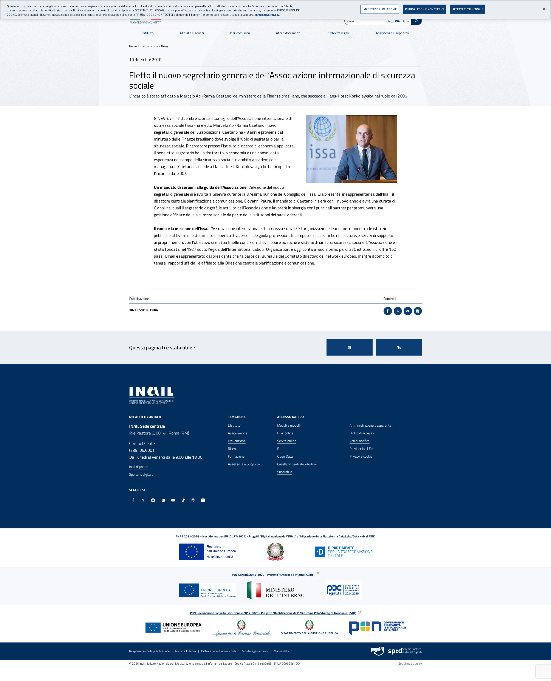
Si (349, 347)
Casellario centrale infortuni (297, 464)
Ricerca (233, 448)
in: (394, 21)
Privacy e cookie (361, 456)
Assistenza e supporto (392, 33)
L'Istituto (234, 425)
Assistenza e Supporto (244, 464)
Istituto (148, 33)
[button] (416, 21)
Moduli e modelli (288, 425)
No (399, 347)
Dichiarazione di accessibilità (219, 651)
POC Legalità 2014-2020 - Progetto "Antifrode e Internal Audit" (273, 574)
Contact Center (142, 443)
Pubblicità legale (338, 33)
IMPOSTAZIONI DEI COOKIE (380, 9)
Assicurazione (237, 433)
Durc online (285, 433)
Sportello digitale (141, 474)
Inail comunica (240, 33)
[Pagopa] (377, 651)
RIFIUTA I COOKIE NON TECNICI (424, 9)
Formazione (236, 456)
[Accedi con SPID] (405, 651)
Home (133, 46)
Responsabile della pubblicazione (149, 651)
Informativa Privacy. (267, 15)
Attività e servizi (192, 33)
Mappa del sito (283, 651)
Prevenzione (237, 440)
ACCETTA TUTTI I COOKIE (467, 9)
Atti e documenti (288, 33)
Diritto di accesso (362, 433)
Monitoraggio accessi (255, 651)
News (165, 46)
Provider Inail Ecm (362, 448)
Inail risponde (138, 466)
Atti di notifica (360, 440)
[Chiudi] (544, 9)
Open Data (285, 456)
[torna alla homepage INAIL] (152, 395)
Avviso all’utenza (185, 651)
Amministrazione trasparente (370, 425)
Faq (279, 448)
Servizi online (286, 440)
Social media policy (410, 663)
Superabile (284, 471)
